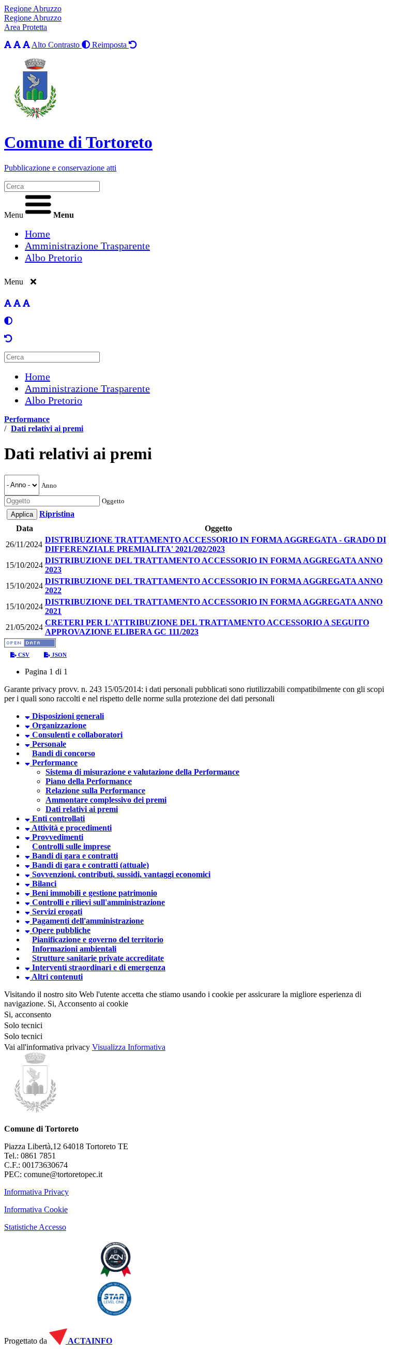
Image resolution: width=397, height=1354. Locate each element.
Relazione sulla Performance (95, 790)
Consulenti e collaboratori (76, 734)
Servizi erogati (56, 911)
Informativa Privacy (36, 1191)
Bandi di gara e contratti (74, 855)
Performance (27, 419)
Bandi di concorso (63, 753)
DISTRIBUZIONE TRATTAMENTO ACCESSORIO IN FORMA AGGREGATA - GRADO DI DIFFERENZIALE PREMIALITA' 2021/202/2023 (215, 544)
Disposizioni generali (67, 716)
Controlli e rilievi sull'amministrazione (97, 902)
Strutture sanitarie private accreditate (98, 958)
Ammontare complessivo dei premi (105, 799)
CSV (23, 655)
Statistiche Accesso (35, 1227)
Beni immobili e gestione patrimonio (93, 893)
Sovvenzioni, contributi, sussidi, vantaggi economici (120, 874)
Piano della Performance (88, 781)
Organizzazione (58, 725)
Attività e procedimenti (71, 827)
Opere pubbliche (60, 930)
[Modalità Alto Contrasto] (8, 321)
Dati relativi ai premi (47, 428)
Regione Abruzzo (33, 8)
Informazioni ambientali (74, 948)
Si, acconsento (27, 1014)
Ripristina (56, 513)
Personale (48, 744)
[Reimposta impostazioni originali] (8, 338)
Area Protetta (25, 27)
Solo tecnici (23, 1036)
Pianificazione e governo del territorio (97, 939)
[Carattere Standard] (7, 44)
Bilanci (43, 883)
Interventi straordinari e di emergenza (97, 967)
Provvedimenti (56, 837)
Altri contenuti (56, 976)
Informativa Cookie (36, 1209)
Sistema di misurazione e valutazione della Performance (142, 772)
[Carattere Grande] (26, 44)
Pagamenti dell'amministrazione (87, 920)
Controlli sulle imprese (71, 846)
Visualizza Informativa (128, 1047)
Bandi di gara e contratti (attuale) (89, 865)
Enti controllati (57, 818)
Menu (13, 214)
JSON (58, 655)
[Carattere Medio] (17, 44)
